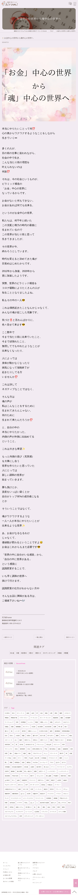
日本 (6, 735)
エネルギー (58, 722)
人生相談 (36, 811)
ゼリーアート (20, 713)
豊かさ (7, 731)
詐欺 (6, 802)
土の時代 (7, 780)
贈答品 (28, 762)
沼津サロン (41, 780)
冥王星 (26, 767)
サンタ (7, 798)
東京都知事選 (65, 731)
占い (16, 740)
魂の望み (69, 740)
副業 (35, 771)
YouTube (35, 762)
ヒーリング (29, 811)
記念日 (52, 789)
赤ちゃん (20, 785)
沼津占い (35, 740)
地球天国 (7, 744)
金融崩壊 (65, 749)
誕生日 (46, 789)
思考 (21, 816)
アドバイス (32, 780)
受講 (12, 726)
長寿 (19, 789)
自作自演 (12, 802)
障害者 (7, 717)
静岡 (63, 807)
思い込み (46, 767)
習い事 (37, 758)
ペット (66, 758)
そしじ (46, 753)
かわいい (65, 793)
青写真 (24, 731)
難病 (61, 713)
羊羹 (25, 758)
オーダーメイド (34, 785)
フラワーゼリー (24, 717)
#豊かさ (38, 653)
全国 (18, 780)
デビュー (65, 789)
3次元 (16, 749)
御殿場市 (7, 793)
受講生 (7, 726)
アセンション (40, 744)
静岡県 (13, 771)
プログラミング (37, 753)
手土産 (31, 758)
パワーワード (53, 753)
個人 (39, 807)
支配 (23, 762)
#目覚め (24, 653)
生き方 (58, 762)
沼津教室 (23, 722)
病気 (56, 713)
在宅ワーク (42, 771)
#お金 (12, 653)
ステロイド (67, 713)
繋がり (32, 776)
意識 (69, 776)
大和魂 (18, 735)
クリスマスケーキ (16, 798)
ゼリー (20, 758)
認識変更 (24, 780)
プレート (58, 789)
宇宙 (46, 749)
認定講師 (67, 717)
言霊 (70, 753)
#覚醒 (66, 653)
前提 (6, 753)
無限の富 (63, 776)
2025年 (28, 793)
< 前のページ (8, 637)
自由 (49, 807)
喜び (66, 726)
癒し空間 (48, 776)
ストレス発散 (62, 811)
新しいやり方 (62, 802)
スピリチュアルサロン (11, 816)
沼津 (17, 722)
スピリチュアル (9, 811)
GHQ (28, 749)
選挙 (51, 731)
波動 (51, 722)
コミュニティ (40, 776)
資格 (46, 713)
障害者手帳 (14, 717)
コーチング (53, 811)
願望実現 (55, 717)
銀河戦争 (22, 749)
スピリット (57, 744)
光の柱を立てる (30, 744)
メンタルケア (19, 811)
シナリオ (17, 731)
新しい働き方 (28, 771)
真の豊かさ (29, 807)
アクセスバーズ (53, 758)
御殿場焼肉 (15, 793)
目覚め (28, 735)
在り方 (64, 762)
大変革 (59, 780)
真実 (47, 780)
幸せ (13, 713)
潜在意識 (7, 776)
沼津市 (7, 771)
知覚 (58, 807)
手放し (26, 802)
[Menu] (74, 3)
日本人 (11, 735)
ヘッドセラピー (52, 771)
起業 (55, 726)
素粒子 (53, 780)
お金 (41, 713)
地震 (24, 753)
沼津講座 (7, 767)
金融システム (19, 807)
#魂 (17, 653)
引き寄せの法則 (43, 731)
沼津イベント (44, 740)
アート (53, 767)
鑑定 (21, 740)
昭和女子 (42, 793)
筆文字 (61, 753)
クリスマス (51, 793)
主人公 (22, 793)
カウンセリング (28, 816)
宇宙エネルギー (64, 798)
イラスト (58, 793)
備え (11, 753)
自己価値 (40, 726)
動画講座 (18, 726)
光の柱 (21, 744)
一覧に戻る (39, 637)
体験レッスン (44, 722)
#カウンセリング (49, 653)
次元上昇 (48, 744)
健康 (60, 758)
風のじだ (53, 802)
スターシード (8, 740)
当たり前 (25, 789)
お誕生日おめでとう (10, 789)
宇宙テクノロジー (59, 740)
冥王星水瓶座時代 (17, 767)
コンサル (69, 767)
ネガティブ (64, 735)
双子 (26, 785)
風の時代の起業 (44, 802)
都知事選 (57, 731)
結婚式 (65, 780)
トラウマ (19, 802)
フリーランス (24, 776)
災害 (71, 749)
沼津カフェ (27, 740)
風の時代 (39, 767)
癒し (6, 762)
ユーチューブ (43, 762)
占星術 (32, 767)
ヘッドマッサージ (63, 771)
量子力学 (35, 735)
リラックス (44, 811)
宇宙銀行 (56, 776)
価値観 (55, 798)
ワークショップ (9, 722)
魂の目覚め (52, 749)
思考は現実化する (37, 749)
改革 (63, 744)
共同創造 (43, 758)
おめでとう (66, 722)
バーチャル (38, 789)
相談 (70, 735)
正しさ (32, 802)
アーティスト (34, 717)
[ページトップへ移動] (74, 892)
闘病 (57, 735)
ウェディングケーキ (10, 785)
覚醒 (23, 735)
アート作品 (8, 758)
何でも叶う (51, 735)
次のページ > (70, 637)
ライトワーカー (39, 798)
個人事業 (19, 771)
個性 (44, 807)
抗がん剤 (42, 735)
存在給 (33, 726)
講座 (62, 717)
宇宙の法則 (15, 776)
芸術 (14, 758)
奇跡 (53, 807)
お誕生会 (49, 785)
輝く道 (60, 726)
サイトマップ (37, 883)
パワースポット (39, 816)
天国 (51, 740)
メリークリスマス (28, 798)
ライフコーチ (60, 767)
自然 (33, 713)
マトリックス (8, 749)
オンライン (26, 726)
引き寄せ (7, 713)
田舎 (28, 713)
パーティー (58, 785)
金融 (59, 749)
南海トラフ (18, 753)
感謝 (11, 762)
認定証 (11, 807)
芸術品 (43, 785)
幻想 (31, 789)
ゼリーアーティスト (45, 717)
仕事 (51, 713)
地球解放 (48, 798)
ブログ (51, 762)
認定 (6, 807)
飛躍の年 (35, 793)
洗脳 (29, 753)
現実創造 (17, 762)
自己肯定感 (48, 726)
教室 (36, 722)
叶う (13, 780)
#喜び (31, 653)
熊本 (69, 802)
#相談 (60, 653)
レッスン (30, 722)
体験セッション (32, 731)
